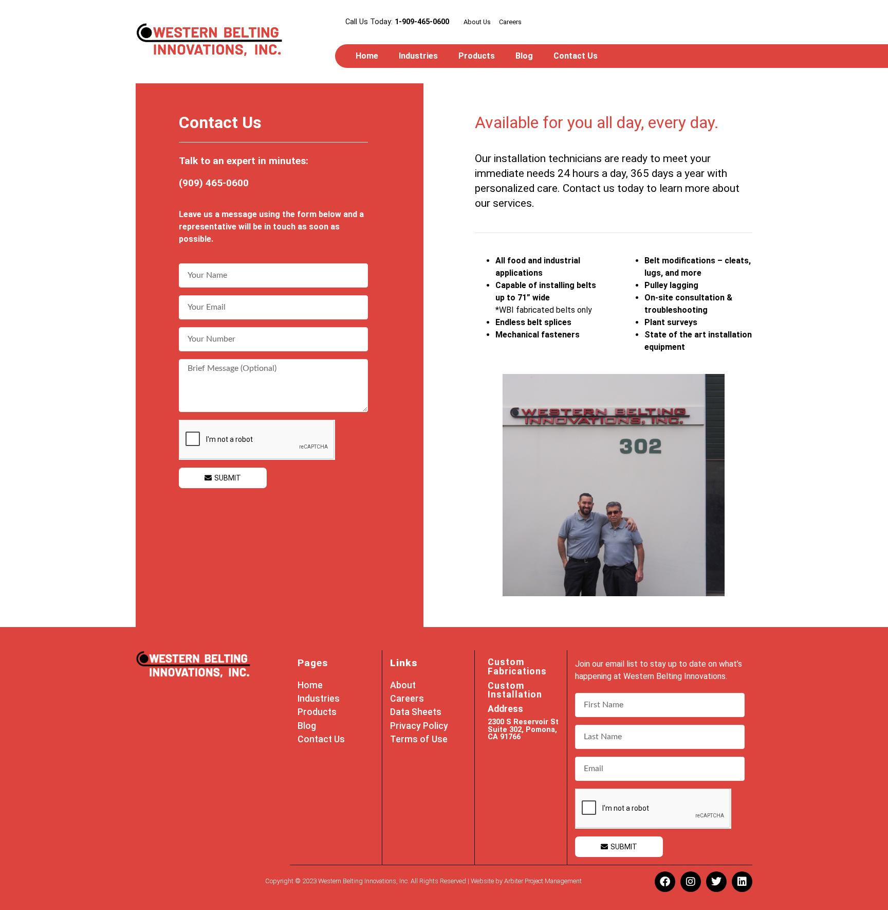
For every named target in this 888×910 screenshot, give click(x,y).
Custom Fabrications (517, 666)
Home (367, 56)
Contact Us (575, 56)
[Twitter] (716, 881)
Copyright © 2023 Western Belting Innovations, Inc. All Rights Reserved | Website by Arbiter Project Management (423, 881)
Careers (510, 22)
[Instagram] (690, 881)
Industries (418, 56)
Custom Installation (515, 690)
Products (476, 56)
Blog (524, 56)
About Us (477, 22)
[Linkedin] (742, 881)
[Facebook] (665, 881)
